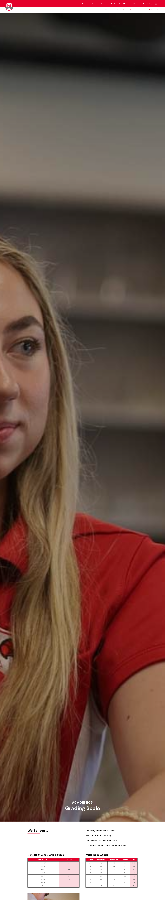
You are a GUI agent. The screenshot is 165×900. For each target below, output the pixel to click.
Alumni (113, 4)
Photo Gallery (147, 4)
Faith (131, 10)
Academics (124, 10)
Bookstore (152, 10)
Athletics (138, 10)
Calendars (136, 4)
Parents (103, 4)
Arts (145, 10)
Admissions (108, 10)
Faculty (94, 4)
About (116, 10)
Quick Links (156, 4)
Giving (158, 10)
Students (85, 4)
